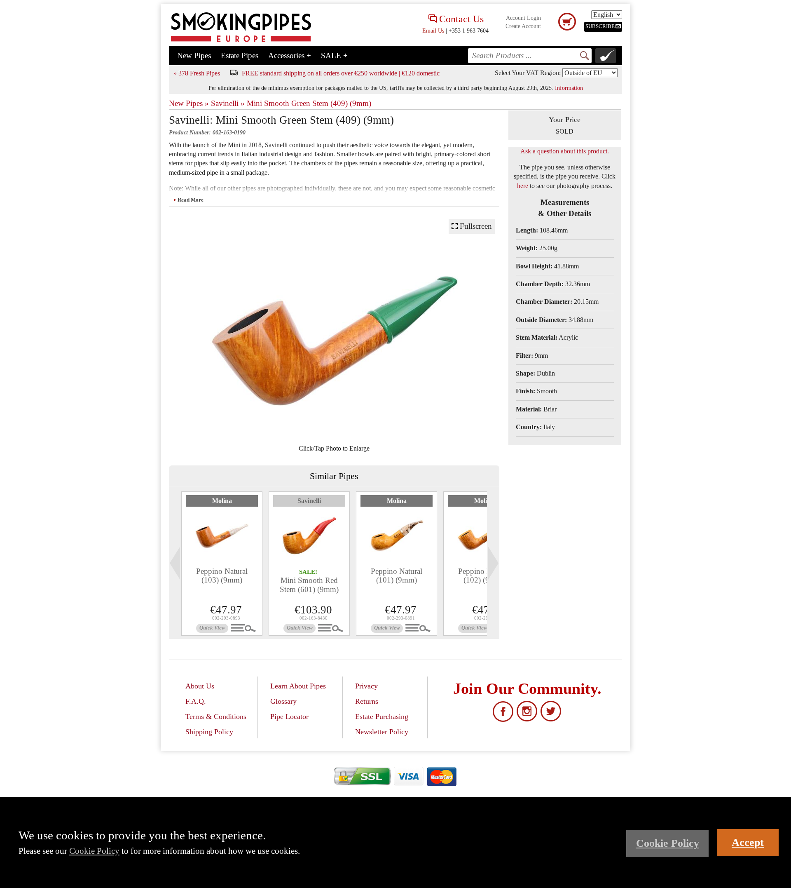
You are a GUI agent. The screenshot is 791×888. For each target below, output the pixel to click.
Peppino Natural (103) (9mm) (222, 575)
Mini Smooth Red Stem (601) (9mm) (309, 584)
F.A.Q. (195, 701)
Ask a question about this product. (564, 151)
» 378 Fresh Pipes (196, 73)
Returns (366, 701)
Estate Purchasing (381, 716)
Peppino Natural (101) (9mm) (396, 575)
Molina (222, 500)
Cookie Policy (94, 850)
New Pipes (194, 55)
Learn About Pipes (298, 686)
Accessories (289, 55)
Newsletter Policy (381, 732)
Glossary (283, 701)
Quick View (212, 628)
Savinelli (309, 500)
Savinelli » (228, 103)
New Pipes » (189, 103)
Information (569, 88)
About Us (199, 686)
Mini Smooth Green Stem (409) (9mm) (309, 103)
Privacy (366, 686)
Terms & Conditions (215, 716)
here (522, 185)
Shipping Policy (209, 732)
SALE (334, 55)
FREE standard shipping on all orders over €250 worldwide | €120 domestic (341, 73)
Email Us (433, 30)
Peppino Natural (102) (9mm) (484, 575)
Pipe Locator (289, 716)
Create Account (523, 26)
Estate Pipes (239, 55)
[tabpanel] (221, 563)
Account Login (523, 18)
